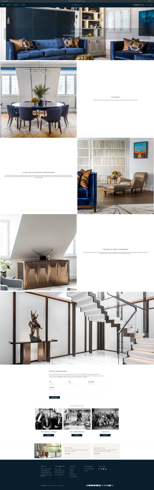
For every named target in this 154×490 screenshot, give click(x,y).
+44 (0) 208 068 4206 (45, 470)
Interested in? (51, 387)
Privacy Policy (61, 485)
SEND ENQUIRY (55, 397)
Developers (9, 6)
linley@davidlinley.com (46, 472)
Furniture (25, 6)
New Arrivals (10, 6)
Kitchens (72, 472)
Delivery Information (60, 470)
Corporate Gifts (73, 476)
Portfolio (22, 6)
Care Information (59, 474)
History (15, 6)
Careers (86, 470)
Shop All (3, 6)
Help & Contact (5, 1)
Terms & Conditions (52, 485)
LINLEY (45, 485)
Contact (28, 6)
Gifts (45, 6)
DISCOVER (49, 435)
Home (3, 6)
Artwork (32, 6)
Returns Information (60, 472)
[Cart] (151, 5)
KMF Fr (149, 1)
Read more (67, 453)
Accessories (18, 6)
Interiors (72, 470)
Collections (38, 6)
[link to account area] (149, 5)
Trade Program (73, 474)
